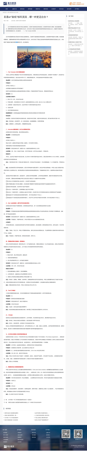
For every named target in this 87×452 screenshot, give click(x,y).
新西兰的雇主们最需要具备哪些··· (12, 413)
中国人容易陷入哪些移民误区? (41, 417)
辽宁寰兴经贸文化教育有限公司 (77, 445)
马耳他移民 (5, 439)
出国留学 (53, 9)
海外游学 (69, 9)
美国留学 (19, 432)
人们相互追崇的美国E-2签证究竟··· (42, 415)
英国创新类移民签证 (73, 35)
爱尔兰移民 (5, 434)
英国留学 (19, 437)
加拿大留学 (20, 434)
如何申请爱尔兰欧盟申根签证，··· (42, 413)
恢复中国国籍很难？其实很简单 (11, 420)
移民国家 (30, 9)
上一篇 (5, 399)
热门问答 (16, 12)
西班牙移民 (5, 437)
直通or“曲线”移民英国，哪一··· (11, 415)
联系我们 (48, 434)
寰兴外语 (34, 432)
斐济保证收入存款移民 (73, 21)
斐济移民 (5, 432)
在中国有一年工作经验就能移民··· (12, 417)
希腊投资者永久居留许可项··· (75, 42)
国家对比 (38, 9)
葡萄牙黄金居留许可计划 (74, 28)
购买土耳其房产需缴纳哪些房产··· (42, 420)
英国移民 (5, 441)
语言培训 (61, 9)
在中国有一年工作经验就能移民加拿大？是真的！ (20, 399)
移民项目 (22, 9)
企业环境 (48, 437)
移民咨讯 (12, 12)
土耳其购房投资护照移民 (74, 49)
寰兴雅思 (34, 434)
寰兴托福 (34, 437)
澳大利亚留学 (20, 439)
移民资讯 (46, 9)
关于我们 (77, 9)
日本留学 (19, 441)
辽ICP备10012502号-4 (79, 447)
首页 (7, 9)
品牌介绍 (14, 9)
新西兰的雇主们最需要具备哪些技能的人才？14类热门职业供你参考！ (25, 402)
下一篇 (5, 402)
